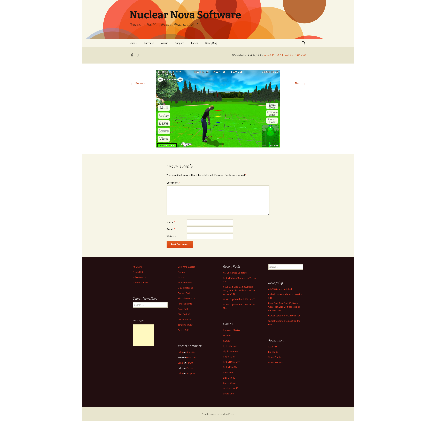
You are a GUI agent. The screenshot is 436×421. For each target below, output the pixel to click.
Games (133, 43)
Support (179, 43)
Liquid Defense (185, 287)
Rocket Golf (184, 293)
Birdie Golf (183, 330)
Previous (137, 83)
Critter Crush (184, 319)
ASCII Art (137, 266)
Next (301, 83)
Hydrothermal (185, 282)
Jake (180, 352)
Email (171, 229)
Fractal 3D (138, 272)
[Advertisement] (143, 335)
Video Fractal (139, 277)
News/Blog (211, 43)
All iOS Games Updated (235, 272)
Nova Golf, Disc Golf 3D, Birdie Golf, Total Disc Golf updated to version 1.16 (239, 290)
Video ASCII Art (140, 282)
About (164, 43)
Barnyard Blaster (186, 266)
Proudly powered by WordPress (218, 414)
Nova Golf (269, 55)
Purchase (149, 43)
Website (171, 236)
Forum (194, 43)
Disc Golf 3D (184, 314)
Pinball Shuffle (185, 303)
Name (171, 222)
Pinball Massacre (186, 298)
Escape (181, 272)
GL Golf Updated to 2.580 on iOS (239, 299)
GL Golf (181, 277)
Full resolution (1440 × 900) (293, 55)
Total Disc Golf (185, 324)
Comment (173, 182)
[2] (218, 108)
